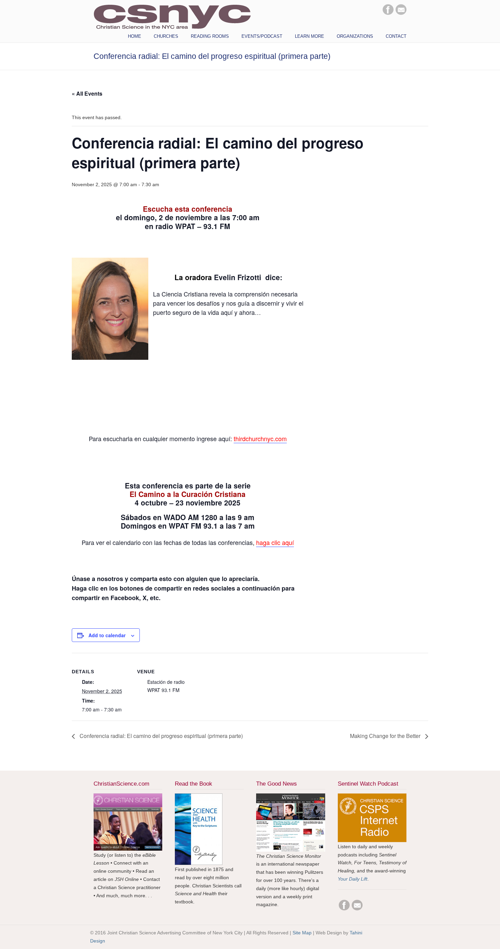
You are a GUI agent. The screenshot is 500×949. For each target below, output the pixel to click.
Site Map (302, 932)
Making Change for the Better (386, 736)
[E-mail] (401, 13)
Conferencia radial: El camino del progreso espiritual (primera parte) (160, 736)
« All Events (87, 93)
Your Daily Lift (352, 879)
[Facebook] (388, 13)
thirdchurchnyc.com (260, 438)
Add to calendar (107, 635)
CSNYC (172, 16)
